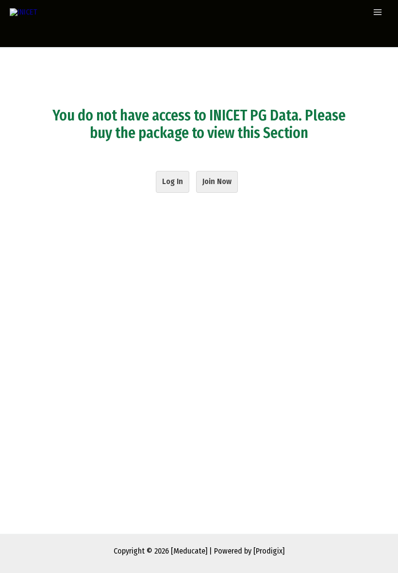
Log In (172, 181)
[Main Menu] (377, 12)
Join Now (217, 181)
